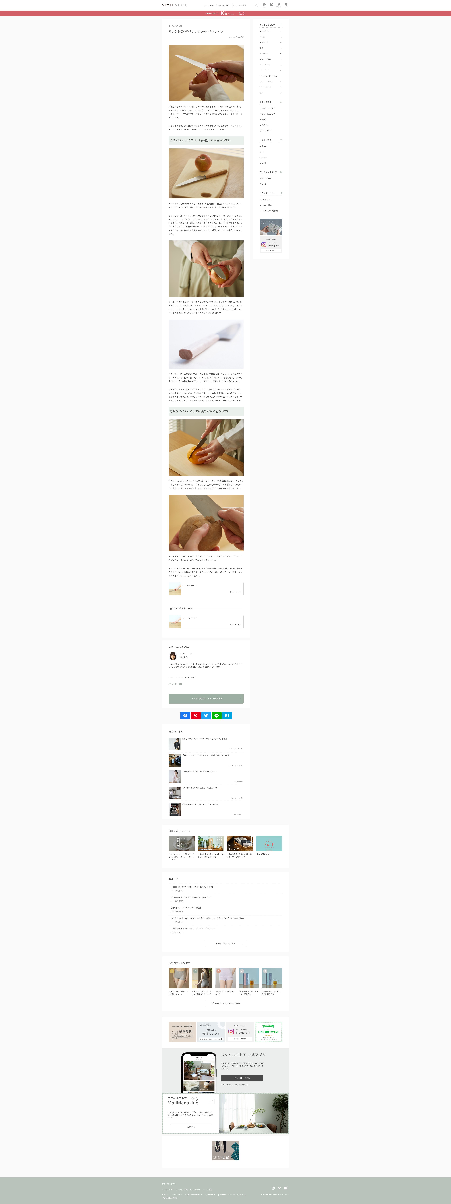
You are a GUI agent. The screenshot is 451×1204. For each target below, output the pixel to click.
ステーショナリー (266, 65)
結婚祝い (263, 120)
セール (262, 152)
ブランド (263, 163)
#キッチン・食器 (175, 684)
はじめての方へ (209, 5)
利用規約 (165, 1195)
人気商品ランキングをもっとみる (225, 1003)
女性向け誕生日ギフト (268, 108)
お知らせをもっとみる (225, 944)
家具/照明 (263, 54)
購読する (191, 1127)
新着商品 (263, 146)
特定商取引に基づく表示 (227, 1195)
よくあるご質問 (224, 5)
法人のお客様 (195, 1190)
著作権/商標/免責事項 (170, 1198)
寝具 (261, 48)
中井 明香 (183, 657)
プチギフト (264, 125)
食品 (261, 93)
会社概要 (240, 1195)
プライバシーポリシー (177, 1195)
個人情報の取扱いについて (197, 1195)
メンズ (262, 37)
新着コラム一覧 (266, 178)
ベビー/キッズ (265, 87)
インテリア (264, 42)
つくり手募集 (207, 1190)
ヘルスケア (264, 70)
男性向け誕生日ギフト (268, 114)
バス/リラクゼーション (269, 76)
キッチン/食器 (265, 59)
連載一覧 (263, 184)
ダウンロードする (242, 1078)
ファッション (265, 31)
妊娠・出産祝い (266, 131)
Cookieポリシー (212, 1195)
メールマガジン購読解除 (269, 211)
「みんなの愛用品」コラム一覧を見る (206, 699)
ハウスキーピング (266, 82)
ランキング (264, 157)
